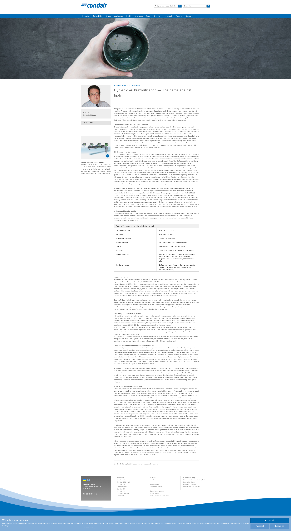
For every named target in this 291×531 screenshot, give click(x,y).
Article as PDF (88, 123)
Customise (279, 526)
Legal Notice (154, 493)
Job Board (154, 480)
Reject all (260, 526)
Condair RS (121, 491)
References (138, 16)
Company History (189, 484)
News (148, 16)
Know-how (157, 16)
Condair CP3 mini (123, 482)
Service (108, 16)
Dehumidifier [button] (97, 16)
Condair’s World (156, 487)
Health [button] (128, 16)
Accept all (269, 520)
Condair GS (121, 489)
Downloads (168, 16)
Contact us (189, 16)
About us (179, 16)
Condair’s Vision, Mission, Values (195, 480)
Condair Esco (122, 487)
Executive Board (189, 482)
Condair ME (121, 496)
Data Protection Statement (159, 496)
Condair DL (121, 484)
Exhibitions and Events (191, 487)
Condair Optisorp (123, 493)
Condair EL (121, 480)
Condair (94, 5)
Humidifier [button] (86, 16)
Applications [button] (118, 16)
